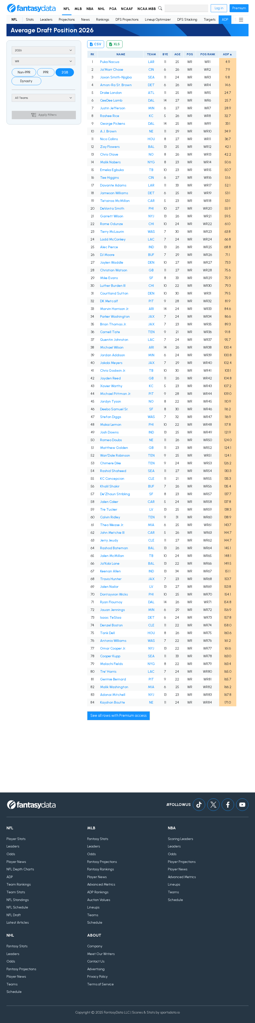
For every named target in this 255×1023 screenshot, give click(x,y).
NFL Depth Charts (20, 869)
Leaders (46, 19)
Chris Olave (109, 154)
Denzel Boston (111, 625)
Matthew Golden (114, 448)
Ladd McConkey (113, 239)
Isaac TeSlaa (110, 617)
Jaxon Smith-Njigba (116, 77)
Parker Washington (115, 316)
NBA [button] (89, 9)
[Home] (31, 8)
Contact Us (95, 961)
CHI (151, 224)
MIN (151, 108)
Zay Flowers (110, 147)
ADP (225, 19)
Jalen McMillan (112, 556)
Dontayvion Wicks (114, 594)
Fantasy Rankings (100, 869)
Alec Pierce (109, 247)
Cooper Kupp (110, 656)
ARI (151, 309)
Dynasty (26, 81)
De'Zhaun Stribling (115, 494)
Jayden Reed (110, 378)
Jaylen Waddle (111, 262)
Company (94, 946)
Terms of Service (100, 984)
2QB (65, 72)
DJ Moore (107, 255)
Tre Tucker (108, 509)
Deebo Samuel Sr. (114, 409)
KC (151, 116)
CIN (151, 69)
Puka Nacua (109, 62)
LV (151, 509)
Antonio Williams (113, 641)
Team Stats (15, 892)
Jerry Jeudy (109, 540)
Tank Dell (107, 633)
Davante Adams (113, 185)
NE (151, 131)
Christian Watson (113, 270)
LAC (151, 239)
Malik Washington (114, 687)
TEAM (151, 54)
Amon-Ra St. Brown (116, 85)
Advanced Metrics (101, 884)
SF (151, 278)
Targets (209, 19)
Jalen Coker (109, 502)
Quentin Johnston (114, 340)
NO (151, 154)
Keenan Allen (110, 571)
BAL (151, 147)
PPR (46, 72)
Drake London (111, 93)
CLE (151, 479)
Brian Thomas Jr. (113, 324)
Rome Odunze (111, 224)
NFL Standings (17, 900)
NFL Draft (13, 915)
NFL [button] (67, 9)
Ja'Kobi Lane (110, 563)
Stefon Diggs (110, 417)
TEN (151, 332)
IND (151, 247)
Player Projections (181, 862)
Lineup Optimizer (158, 19)
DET (151, 85)
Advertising (96, 969)
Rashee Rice (109, 116)
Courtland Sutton (114, 293)
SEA (151, 77)
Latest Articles (17, 922)
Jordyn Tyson (110, 401)
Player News (16, 862)
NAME (121, 54)
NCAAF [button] (127, 9)
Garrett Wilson (111, 216)
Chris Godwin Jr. (113, 370)
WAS (151, 232)
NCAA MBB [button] (146, 9)
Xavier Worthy (111, 386)
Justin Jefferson (112, 108)
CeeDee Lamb (111, 100)
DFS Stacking (187, 19)
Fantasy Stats (97, 839)
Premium (239, 8)
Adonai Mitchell (112, 695)
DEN (151, 262)
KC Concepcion (112, 479)
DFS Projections (127, 19)
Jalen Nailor (109, 587)
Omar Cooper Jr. (113, 648)
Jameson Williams (114, 193)
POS (189, 54)
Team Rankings (18, 884)
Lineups (93, 907)
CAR (151, 201)
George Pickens (112, 123)
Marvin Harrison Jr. (114, 309)
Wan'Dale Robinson (115, 455)
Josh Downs (109, 432)
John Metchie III (112, 533)
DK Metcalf (109, 301)
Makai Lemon (110, 424)
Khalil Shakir (110, 486)
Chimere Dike (110, 463)
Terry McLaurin (112, 232)
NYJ (151, 216)
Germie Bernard (113, 679)
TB (151, 170)
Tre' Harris (108, 671)
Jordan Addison (112, 355)
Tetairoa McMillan (115, 201)
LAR (151, 62)
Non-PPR (24, 72)
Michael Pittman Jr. (115, 394)
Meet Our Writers (101, 954)
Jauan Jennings (112, 610)
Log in (219, 8)
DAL (151, 100)
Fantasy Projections (102, 862)
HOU (151, 139)
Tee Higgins (109, 178)
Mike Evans (109, 278)
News (85, 19)
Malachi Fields (111, 664)
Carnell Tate (110, 332)
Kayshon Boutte (112, 702)
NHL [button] (101, 9)
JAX (151, 316)
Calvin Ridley (110, 517)
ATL (151, 93)
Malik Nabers (110, 162)
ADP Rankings (97, 892)
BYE (165, 54)
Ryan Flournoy (111, 602)
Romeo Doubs (111, 440)
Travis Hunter (111, 579)
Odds (10, 854)
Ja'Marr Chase (111, 69)
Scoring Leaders (180, 839)
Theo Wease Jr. (112, 525)
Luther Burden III (113, 286)
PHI (151, 208)
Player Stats (15, 839)
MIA (151, 525)
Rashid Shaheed (113, 471)
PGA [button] (113, 9)
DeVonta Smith (112, 208)
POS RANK (207, 54)
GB (151, 270)
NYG (151, 162)
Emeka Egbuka (112, 170)
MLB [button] (78, 9)
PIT (151, 301)
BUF (151, 255)
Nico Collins (109, 139)
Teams (92, 915)
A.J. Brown (108, 131)
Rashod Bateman (114, 548)
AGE (177, 54)
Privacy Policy (97, 976)
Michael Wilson (112, 347)
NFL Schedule (17, 907)
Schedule (94, 922)
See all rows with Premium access (118, 715)
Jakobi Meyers (111, 363)
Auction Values (98, 900)
